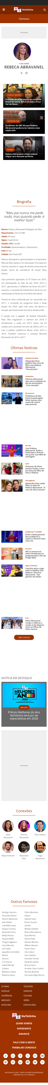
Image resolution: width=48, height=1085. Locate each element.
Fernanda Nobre (9, 915)
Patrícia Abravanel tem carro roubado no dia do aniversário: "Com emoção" (35, 382)
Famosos (24, 18)
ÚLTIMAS (5, 986)
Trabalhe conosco (24, 1047)
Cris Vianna (7, 962)
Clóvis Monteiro (31, 912)
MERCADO (5, 1000)
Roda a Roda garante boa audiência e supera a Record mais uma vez (35, 537)
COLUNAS (28, 995)
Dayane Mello (8, 938)
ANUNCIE (24, 1033)
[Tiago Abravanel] (40, 847)
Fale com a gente (24, 1042)
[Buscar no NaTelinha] (45, 9)
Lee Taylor (6, 948)
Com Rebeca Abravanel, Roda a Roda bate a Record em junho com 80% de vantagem (35, 452)
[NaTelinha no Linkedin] (20, 1062)
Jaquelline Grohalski (10, 952)
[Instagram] (26, 72)
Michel (5, 955)
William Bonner (31, 945)
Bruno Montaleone (33, 932)
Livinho (28, 925)
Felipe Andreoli (8, 855)
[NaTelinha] (23, 9)
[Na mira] (12, 553)
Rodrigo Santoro (9, 912)
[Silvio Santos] (40, 826)
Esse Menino (30, 935)
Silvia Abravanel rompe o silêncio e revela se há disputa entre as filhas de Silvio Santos (34, 624)
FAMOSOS (28, 991)
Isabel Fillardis (8, 965)
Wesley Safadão (31, 929)
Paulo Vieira (30, 948)
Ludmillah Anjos (9, 925)
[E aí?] (12, 623)
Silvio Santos (40, 834)
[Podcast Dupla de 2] (28, 1062)
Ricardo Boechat (32, 971)
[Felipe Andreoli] (8, 847)
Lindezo (5, 968)
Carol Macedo (8, 945)
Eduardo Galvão (32, 962)
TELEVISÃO (28, 986)
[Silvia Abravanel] (8, 826)
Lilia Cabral (29, 952)
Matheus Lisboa (9, 971)
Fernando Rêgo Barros (34, 975)
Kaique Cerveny (9, 929)
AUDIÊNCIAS (6, 995)
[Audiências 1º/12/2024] (12, 536)
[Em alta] (12, 450)
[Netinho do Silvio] (12, 363)
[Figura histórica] (12, 570)
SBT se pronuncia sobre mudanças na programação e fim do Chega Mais (35, 554)
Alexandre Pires (9, 932)
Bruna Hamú (30, 965)
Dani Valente (30, 955)
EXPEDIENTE (24, 1028)
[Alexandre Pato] (24, 847)
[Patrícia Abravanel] (24, 826)
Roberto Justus (8, 975)
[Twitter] (21, 72)
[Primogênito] (12, 485)
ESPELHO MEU (30, 1005)
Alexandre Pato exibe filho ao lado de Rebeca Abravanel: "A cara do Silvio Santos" (35, 486)
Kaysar (28, 915)
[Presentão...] (12, 381)
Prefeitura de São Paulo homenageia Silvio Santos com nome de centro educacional (34, 400)
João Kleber (7, 922)
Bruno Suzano (31, 922)
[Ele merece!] (12, 398)
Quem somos (24, 1023)
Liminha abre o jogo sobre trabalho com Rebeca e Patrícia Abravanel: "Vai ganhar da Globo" (34, 572)
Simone (5, 958)
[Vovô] (12, 468)
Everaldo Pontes (32, 958)
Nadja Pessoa (8, 935)
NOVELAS (5, 991)
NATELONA (6, 1005)
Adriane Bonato (31, 942)
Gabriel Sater (30, 919)
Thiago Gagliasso (9, 942)
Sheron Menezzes (10, 919)
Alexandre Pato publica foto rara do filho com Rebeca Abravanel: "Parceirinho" (34, 365)
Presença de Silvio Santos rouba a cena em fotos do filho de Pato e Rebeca (34, 469)
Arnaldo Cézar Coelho (34, 968)
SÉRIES (26, 1000)
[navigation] (4, 9)
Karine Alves (30, 938)
